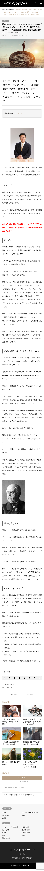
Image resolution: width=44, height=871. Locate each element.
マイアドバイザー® (22, 850)
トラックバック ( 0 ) (22, 781)
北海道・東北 (26, 830)
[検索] (35, 3)
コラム (6, 21)
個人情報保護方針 (26, 858)
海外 (3, 835)
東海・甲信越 (26, 832)
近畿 (23, 835)
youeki (12, 684)
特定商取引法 (16, 858)
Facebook (20, 854)
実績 (23, 815)
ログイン (22, 795)
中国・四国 (25, 827)
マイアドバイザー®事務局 (10, 827)
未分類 (4, 818)
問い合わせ (5, 815)
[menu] (40, 3)
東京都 (4, 832)
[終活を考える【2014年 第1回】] (32, 694)
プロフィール (17, 113)
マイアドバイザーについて (30, 812)
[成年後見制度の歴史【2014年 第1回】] (12, 694)
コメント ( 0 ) (22, 777)
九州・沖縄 (5, 830)
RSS (24, 854)
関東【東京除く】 (7, 838)
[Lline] (19, 678)
